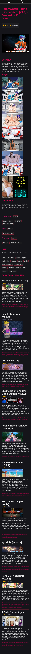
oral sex (4, 267)
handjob (13, 261)
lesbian (26, 261)
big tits (24, 257)
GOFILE (15, 216)
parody (11, 267)
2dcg (3, 257)
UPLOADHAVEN (8, 224)
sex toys (4, 271)
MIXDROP (18, 221)
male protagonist (7, 264)
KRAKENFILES (7, 221)
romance (18, 267)
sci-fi (24, 267)
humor (20, 261)
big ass (18, 257)
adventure (10, 257)
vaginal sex (12, 271)
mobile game (19, 264)
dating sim (5, 261)
